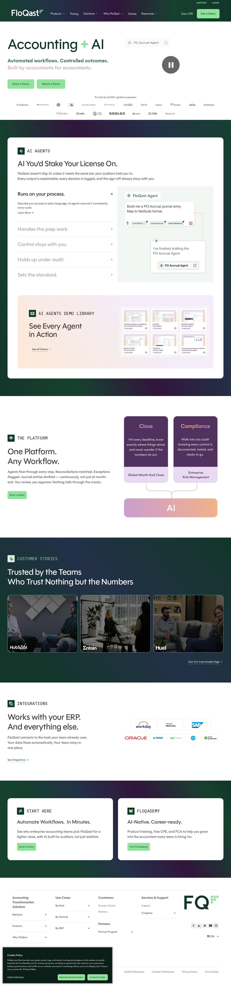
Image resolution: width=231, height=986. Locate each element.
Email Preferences (134, 972)
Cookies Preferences (163, 972)
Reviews (102, 912)
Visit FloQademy (138, 847)
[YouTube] (210, 926)
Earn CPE (187, 13)
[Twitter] (204, 926)
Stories (132, 13)
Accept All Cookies (97, 977)
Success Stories (106, 905)
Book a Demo (21, 84)
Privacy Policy (189, 972)
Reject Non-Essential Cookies (71, 977)
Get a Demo (208, 14)
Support (201, 3)
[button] (58, 14)
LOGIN (215, 3)
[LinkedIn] (199, 926)
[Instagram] (216, 926)
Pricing (74, 13)
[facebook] (193, 926)
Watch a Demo (51, 84)
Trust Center (212, 972)
